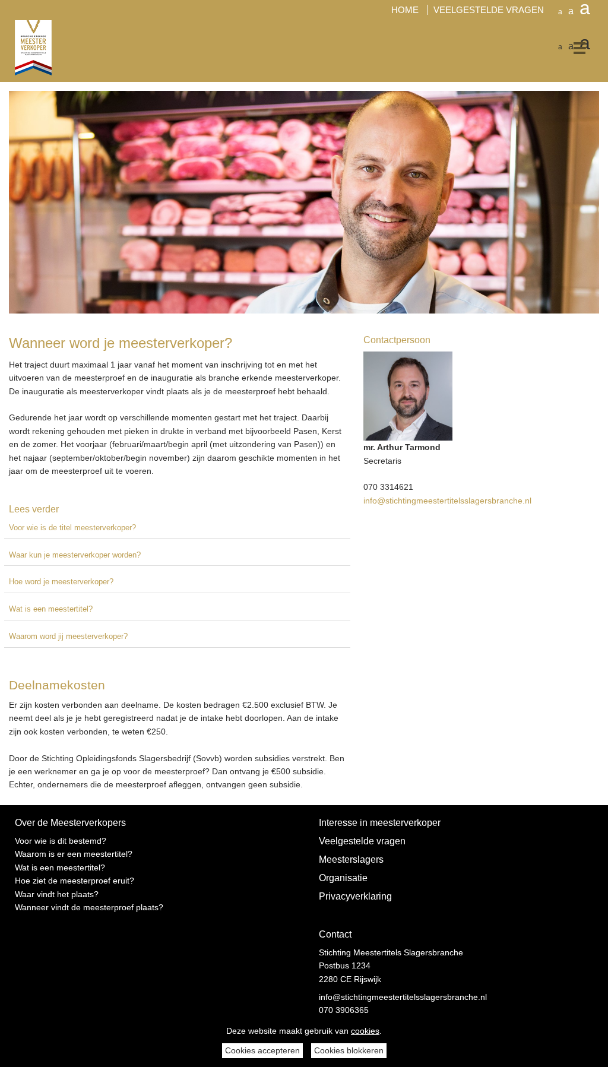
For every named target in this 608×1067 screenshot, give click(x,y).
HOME (405, 10)
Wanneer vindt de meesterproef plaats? (89, 907)
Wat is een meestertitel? (51, 608)
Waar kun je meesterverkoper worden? (75, 554)
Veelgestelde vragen (362, 840)
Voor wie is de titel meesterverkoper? (72, 527)
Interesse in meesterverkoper (380, 822)
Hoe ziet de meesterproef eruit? (74, 880)
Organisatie (343, 877)
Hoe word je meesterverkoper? (61, 581)
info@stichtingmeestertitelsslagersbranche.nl (447, 500)
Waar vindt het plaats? (57, 894)
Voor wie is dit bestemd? (60, 841)
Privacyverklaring (355, 896)
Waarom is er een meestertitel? (73, 854)
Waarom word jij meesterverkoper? (68, 636)
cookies (365, 1031)
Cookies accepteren (262, 1050)
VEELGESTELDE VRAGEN (489, 10)
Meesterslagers (351, 859)
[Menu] (569, 48)
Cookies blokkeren (349, 1050)
